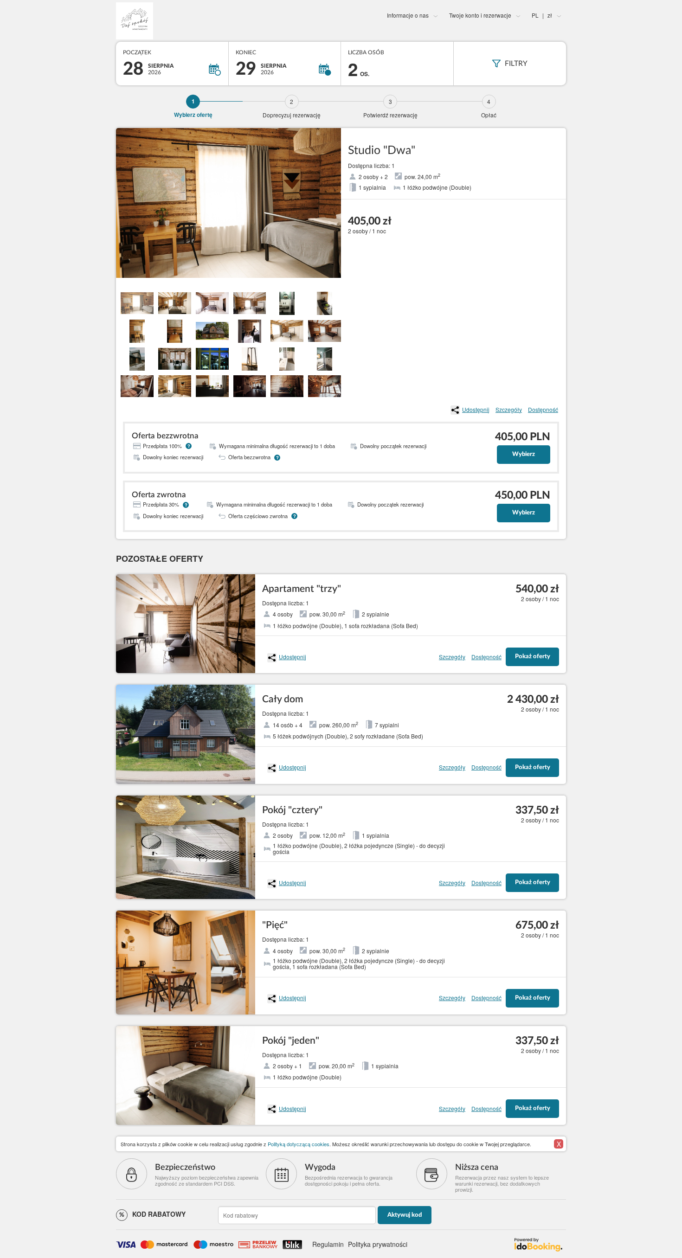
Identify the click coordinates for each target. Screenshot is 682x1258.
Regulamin (328, 1244)
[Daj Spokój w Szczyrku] (191, 20)
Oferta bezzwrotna (165, 436)
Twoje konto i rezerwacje (480, 15)
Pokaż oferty (532, 657)
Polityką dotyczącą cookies (298, 1144)
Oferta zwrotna (159, 495)
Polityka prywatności (377, 1244)
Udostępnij (475, 409)
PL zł (542, 15)
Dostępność (543, 409)
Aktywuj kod (404, 1215)
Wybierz (523, 454)
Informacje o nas (408, 15)
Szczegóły (508, 409)
